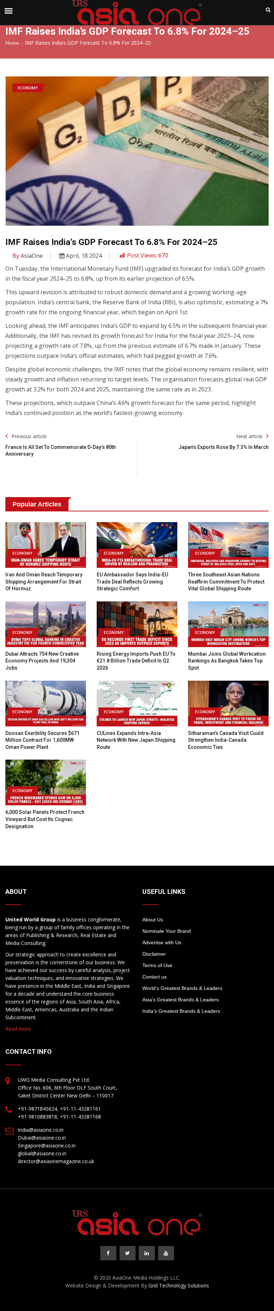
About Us (152, 919)
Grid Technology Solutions (178, 1285)
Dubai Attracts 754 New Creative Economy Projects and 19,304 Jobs (42, 661)
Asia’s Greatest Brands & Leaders (180, 999)
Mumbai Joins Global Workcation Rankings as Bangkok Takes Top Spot (227, 661)
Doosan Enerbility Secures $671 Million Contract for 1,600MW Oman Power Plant (42, 740)
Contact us (154, 977)
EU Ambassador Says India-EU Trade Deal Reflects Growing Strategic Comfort (132, 581)
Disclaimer (154, 954)
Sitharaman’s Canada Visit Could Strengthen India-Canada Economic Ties (226, 740)
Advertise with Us (161, 942)
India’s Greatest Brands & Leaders (181, 1011)
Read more (18, 1028)
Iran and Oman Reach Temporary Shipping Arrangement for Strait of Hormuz (43, 581)
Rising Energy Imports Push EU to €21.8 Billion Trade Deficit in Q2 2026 (136, 661)
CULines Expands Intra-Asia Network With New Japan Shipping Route (136, 740)
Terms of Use (157, 965)
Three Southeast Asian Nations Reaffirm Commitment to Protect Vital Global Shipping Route (226, 581)
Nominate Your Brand (166, 931)
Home (12, 43)
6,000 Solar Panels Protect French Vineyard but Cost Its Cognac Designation (45, 819)
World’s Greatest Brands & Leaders (182, 988)
